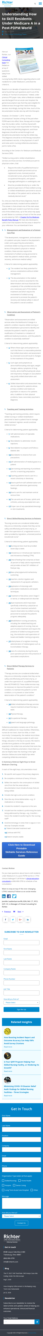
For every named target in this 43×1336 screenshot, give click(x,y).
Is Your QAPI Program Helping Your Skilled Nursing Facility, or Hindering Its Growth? (21, 1065)
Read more (8, 1047)
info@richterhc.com (11, 1262)
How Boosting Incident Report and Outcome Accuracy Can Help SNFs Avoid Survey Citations (19, 1040)
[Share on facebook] (5, 919)
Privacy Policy (32, 1333)
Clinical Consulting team (6, 60)
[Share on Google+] (20, 919)
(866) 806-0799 (9, 1258)
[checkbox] (21, 1185)
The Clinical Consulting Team (15, 34)
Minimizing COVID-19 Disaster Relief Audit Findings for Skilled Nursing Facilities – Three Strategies (20, 1089)
